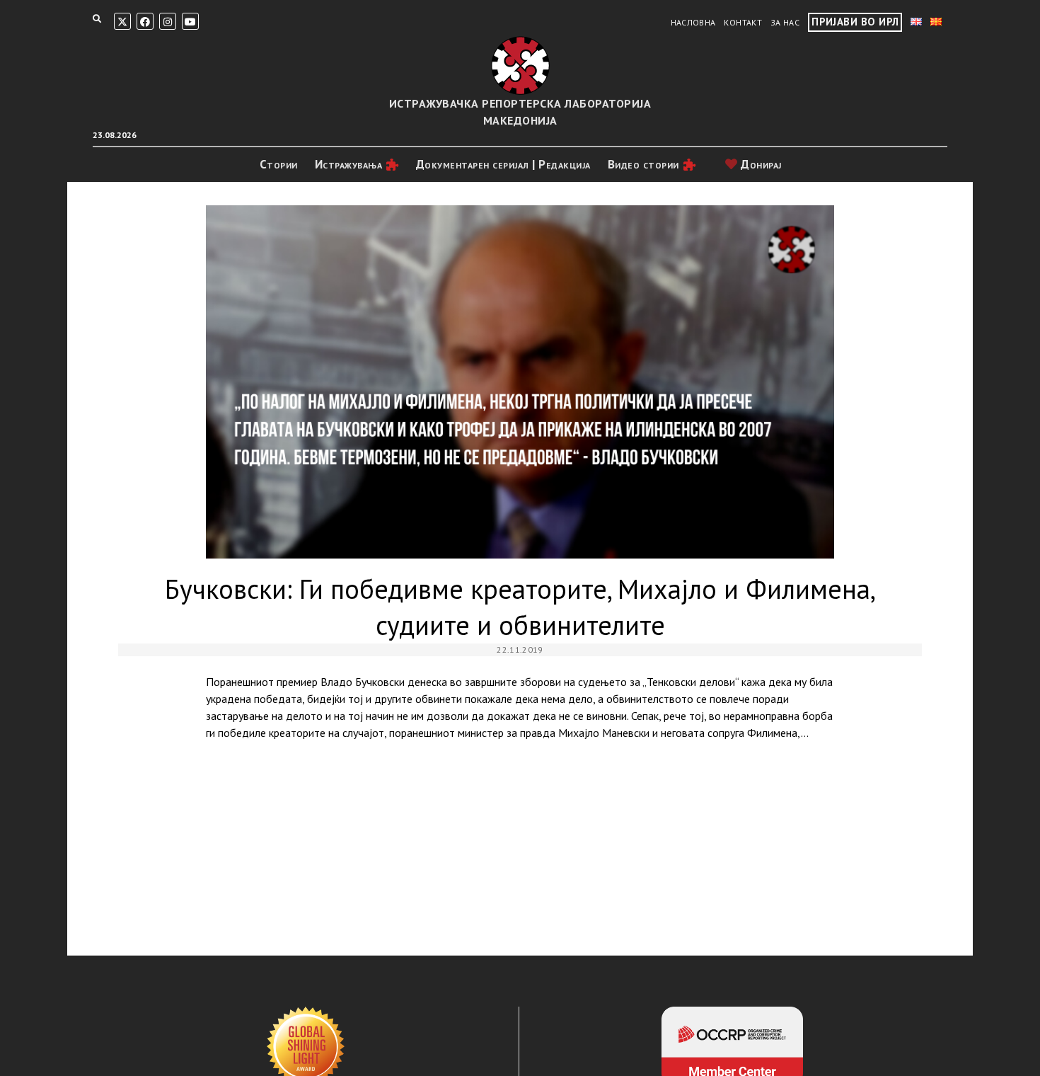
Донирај (760, 164)
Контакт (743, 22)
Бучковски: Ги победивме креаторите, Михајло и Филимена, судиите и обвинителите (519, 382)
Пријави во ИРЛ (855, 21)
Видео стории (643, 164)
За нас (784, 22)
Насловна (693, 22)
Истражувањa (349, 164)
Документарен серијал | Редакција (503, 164)
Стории (279, 164)
